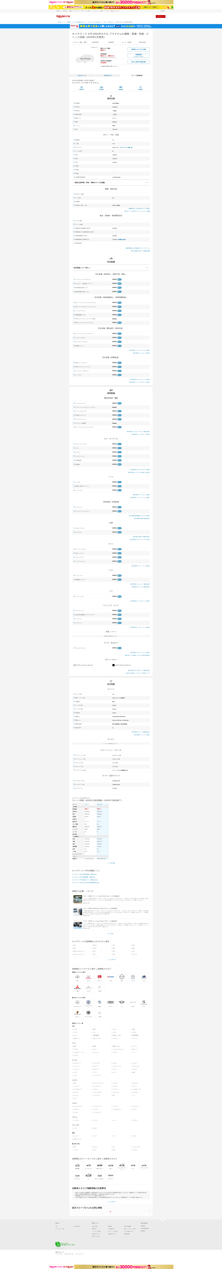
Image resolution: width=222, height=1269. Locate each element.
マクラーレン (116, 1092)
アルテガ (75, 1055)
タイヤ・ (127, 42)
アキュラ (134, 1038)
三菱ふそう (76, 1038)
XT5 (133, 951)
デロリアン (96, 1069)
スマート (134, 1046)
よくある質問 (76, 1226)
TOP (57, 1226)
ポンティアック (117, 1066)
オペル (95, 1049)
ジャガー (115, 1083)
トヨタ (75, 1029)
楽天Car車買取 (127, 1226)
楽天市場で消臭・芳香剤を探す (141, 536)
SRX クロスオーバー (79, 951)
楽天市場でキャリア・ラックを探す (140, 627)
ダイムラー (135, 1083)
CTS (74, 948)
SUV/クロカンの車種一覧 (126, 147)
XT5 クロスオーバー (78, 954)
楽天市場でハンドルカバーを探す (141, 434)
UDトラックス (97, 1038)
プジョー (95, 1120)
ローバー (134, 1086)
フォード (95, 1066)
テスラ (75, 1072)
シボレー (134, 1063)
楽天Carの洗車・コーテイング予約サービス (138, 673)
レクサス (115, 1038)
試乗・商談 (94, 1226)
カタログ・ (80, 42)
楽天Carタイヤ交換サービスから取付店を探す (137, 655)
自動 (142, 42)
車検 (111, 42)
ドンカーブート (136, 1147)
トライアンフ (96, 1095)
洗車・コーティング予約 (130, 1228)
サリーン (115, 1069)
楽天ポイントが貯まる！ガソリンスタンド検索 (137, 211)
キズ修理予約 (111, 1228)
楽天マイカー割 (95, 1236)
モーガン (75, 1092)
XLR (114, 951)
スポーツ (87, 804)
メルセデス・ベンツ (78, 1052)
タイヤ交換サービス (129, 1231)
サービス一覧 (59, 1254)
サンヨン (134, 1136)
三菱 (133, 1029)
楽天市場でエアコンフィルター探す (140, 539)
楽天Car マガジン (96, 1233)
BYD (74, 1147)
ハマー (75, 1075)
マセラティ (76, 1109)
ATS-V (94, 945)
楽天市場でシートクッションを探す (140, 497)
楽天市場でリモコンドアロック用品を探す (138, 431)
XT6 (94, 954)
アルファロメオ (77, 1106)
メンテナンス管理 (96, 1231)
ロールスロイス (77, 1089)
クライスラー (96, 1063)
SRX (133, 948)
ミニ (133, 1052)
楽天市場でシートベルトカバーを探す (139, 382)
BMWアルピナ (116, 1046)
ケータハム (116, 1089)
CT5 (114, 945)
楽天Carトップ (61, 22)
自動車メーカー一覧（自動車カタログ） (76, 22)
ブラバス (115, 1052)
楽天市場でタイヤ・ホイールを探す (140, 652)
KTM (114, 1150)
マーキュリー (135, 1066)
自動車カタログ (111, 1233)
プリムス (134, 1069)
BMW (94, 1046)
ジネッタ (95, 1089)
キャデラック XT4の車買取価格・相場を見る (84, 874)
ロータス (115, 1086)
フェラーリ (135, 1106)
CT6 (133, 945)
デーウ (95, 1136)
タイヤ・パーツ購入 (113, 1231)
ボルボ (95, 1128)
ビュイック (76, 1066)
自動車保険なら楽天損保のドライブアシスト (138, 248)
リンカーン (76, 1069)
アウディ (75, 1049)
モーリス (75, 1095)
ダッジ (114, 1072)
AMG (74, 1046)
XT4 (105, 22)
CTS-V (95, 948)
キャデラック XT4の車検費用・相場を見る (83, 877)
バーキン (75, 1150)
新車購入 (110, 1226)
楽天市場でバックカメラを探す (141, 353)
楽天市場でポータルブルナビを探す (140, 469)
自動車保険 (126, 1233)
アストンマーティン (98, 1083)
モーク (75, 1098)
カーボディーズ (136, 1089)
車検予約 (94, 1228)
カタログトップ (82, 75)
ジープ (95, 1072)
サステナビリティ (80, 1254)
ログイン (161, 16)
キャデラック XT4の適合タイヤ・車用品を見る (85, 880)
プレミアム (99, 804)
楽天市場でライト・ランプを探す (141, 566)
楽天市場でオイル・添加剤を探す (141, 732)
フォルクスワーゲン (118, 1049)
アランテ (134, 954)
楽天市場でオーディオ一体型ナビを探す (139, 472)
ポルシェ (134, 1049)
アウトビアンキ (97, 1106)
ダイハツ (75, 1035)
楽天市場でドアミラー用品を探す (141, 587)
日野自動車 (135, 1035)
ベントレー (76, 1086)
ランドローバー (97, 1086)
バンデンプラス (97, 1092)
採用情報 (143, 1231)
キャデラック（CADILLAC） (94, 22)
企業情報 (143, 1226)
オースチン (135, 1092)
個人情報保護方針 (145, 1228)
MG (114, 1095)
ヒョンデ (75, 1136)
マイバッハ (96, 1052)
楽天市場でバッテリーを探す (142, 735)
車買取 (95, 42)
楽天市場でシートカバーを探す (141, 494)
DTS (114, 948)
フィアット (116, 1106)
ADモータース (77, 1139)
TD (113, 1147)
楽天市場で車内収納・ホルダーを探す (139, 515)
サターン (115, 1063)
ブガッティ (135, 1120)
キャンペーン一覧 (60, 1228)
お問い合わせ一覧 (69, 1254)
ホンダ (114, 1029)
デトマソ (134, 1109)
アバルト (75, 1112)
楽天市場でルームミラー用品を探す (140, 584)
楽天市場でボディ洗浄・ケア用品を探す (139, 670)
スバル (114, 1032)
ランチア (95, 1109)
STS (94, 951)
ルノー (114, 1120)
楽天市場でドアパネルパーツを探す (140, 601)
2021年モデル (111, 22)
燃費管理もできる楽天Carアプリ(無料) (139, 208)
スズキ (134, 1032)
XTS (114, 954)
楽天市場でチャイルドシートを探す (140, 379)
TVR (74, 1083)
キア (114, 1136)
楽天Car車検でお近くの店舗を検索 (140, 251)
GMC (133, 1072)
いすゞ (95, 1032)
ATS (74, 945)
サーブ (75, 1128)
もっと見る (110, 863)
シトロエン (76, 1120)
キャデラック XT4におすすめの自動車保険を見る (85, 882)
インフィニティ (97, 1075)
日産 (94, 1029)
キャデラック (77, 1063)
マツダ (75, 1032)
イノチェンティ (97, 1112)
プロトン (95, 1147)
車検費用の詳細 (121, 239)
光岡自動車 (96, 1035)
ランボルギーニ (117, 1109)
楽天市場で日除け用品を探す (142, 518)
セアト (95, 1150)
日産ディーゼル (117, 1035)
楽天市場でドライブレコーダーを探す (139, 350)
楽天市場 (163, 11)
